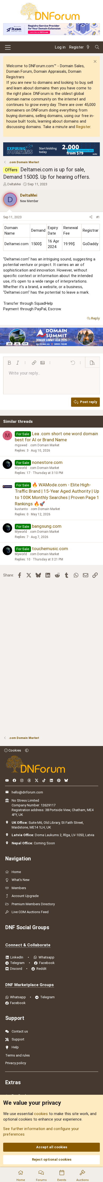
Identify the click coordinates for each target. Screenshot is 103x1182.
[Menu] (8, 47)
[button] (9, 363)
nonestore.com (47, 462)
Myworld (21, 468)
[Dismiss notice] (94, 62)
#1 (98, 217)
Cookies (14, 750)
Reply (95, 318)
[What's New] (89, 47)
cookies (41, 1113)
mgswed (21, 445)
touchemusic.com (50, 548)
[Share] (90, 217)
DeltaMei (14, 184)
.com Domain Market (44, 445)
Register (83, 126)
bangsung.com (47, 526)
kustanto (21, 509)
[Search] (97, 47)
